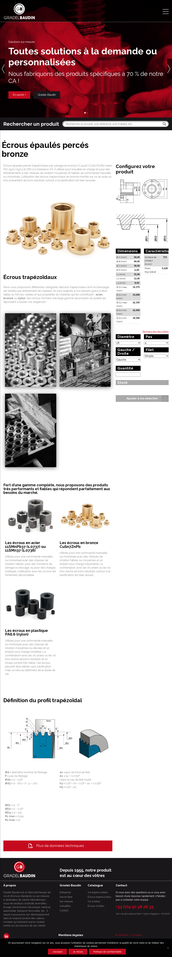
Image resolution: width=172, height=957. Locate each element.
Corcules (136, 934)
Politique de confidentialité (107, 951)
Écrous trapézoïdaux (99, 896)
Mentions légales (70, 935)
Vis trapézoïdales (98, 892)
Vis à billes (94, 901)
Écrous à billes (96, 905)
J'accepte (57, 951)
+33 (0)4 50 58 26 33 (135, 906)
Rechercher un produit (31, 124)
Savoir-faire (66, 896)
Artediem (123, 934)
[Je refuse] (167, 947)
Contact (64, 910)
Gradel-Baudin (47, 100)
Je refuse (78, 951)
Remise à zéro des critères (156, 331)
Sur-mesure (66, 901)
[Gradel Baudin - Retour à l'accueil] (19, 11)
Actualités (65, 905)
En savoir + (19, 100)
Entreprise (65, 892)
